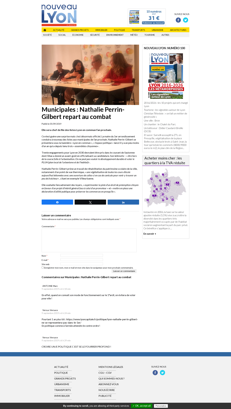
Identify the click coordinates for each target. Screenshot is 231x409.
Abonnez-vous (109, 384)
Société (47, 35)
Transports (138, 30)
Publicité (105, 395)
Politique (119, 30)
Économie (77, 35)
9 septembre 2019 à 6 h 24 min (56, 313)
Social (62, 35)
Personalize (161, 406)
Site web (46, 264)
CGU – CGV (105, 372)
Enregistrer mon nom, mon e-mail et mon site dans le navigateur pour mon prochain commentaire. (88, 267)
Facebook (178, 20)
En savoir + (149, 233)
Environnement (115, 35)
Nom (44, 256)
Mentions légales (111, 366)
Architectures (178, 30)
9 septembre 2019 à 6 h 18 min (56, 289)
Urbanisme (157, 30)
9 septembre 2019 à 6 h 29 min (56, 340)
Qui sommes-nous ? (111, 378)
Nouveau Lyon (44, 29)
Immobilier (101, 30)
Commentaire (48, 226)
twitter (185, 20)
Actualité (58, 30)
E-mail (45, 260)
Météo (134, 35)
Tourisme (149, 35)
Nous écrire (107, 389)
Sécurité (95, 35)
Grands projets (80, 30)
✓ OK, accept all (141, 405)
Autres (165, 35)
